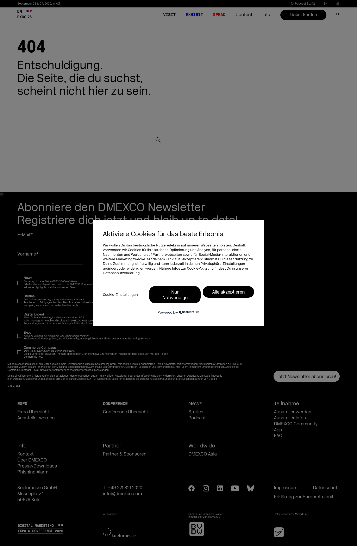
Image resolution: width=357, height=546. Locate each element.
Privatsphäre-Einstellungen (223, 264)
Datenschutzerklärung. (121, 273)
